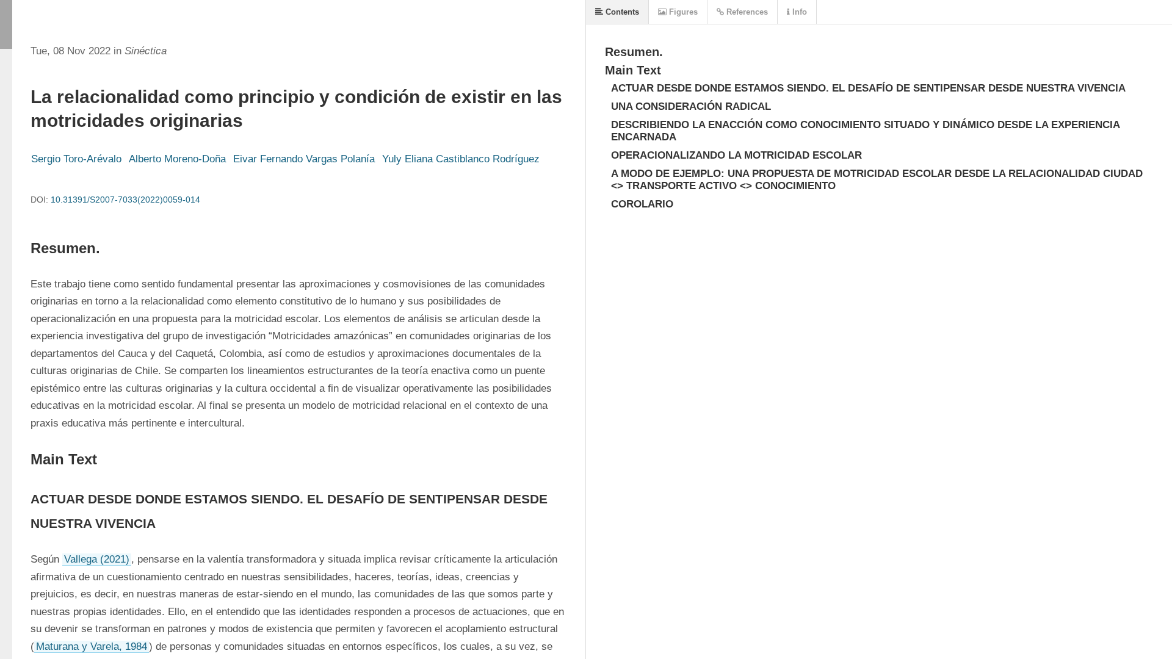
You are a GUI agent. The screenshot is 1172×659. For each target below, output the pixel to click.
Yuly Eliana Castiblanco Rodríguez (461, 159)
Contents (621, 11)
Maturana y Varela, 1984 (91, 646)
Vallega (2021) (96, 559)
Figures (682, 11)
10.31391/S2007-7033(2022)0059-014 (125, 199)
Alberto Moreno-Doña (177, 159)
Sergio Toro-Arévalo (76, 159)
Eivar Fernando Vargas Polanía (304, 159)
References (746, 11)
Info (798, 11)
